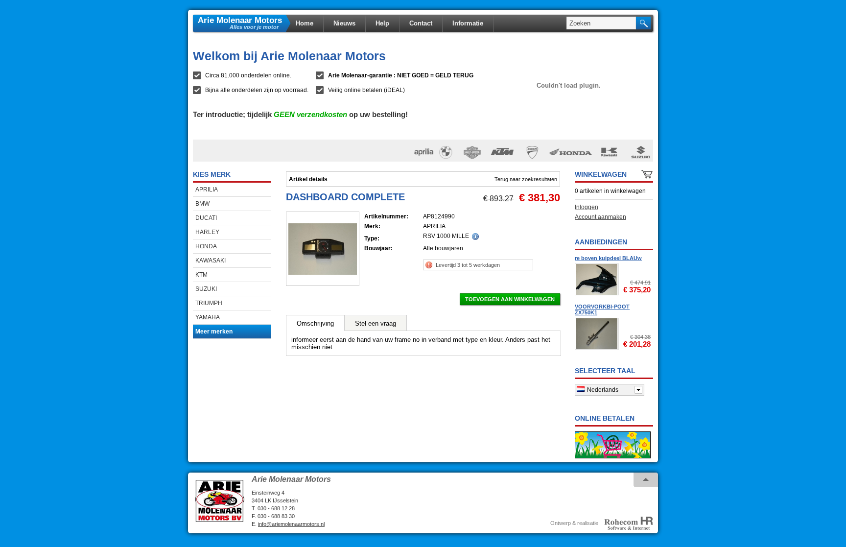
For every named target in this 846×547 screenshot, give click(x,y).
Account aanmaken (600, 217)
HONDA (206, 246)
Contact (420, 23)
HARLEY (207, 232)
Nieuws (344, 23)
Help (382, 23)
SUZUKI (206, 288)
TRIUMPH (208, 303)
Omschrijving (315, 323)
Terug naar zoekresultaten (525, 179)
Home (304, 23)
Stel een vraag (375, 323)
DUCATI (206, 217)
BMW (202, 203)
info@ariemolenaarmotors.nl (291, 524)
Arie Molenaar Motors (240, 20)
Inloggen (586, 207)
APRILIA (206, 189)
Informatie (467, 23)
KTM (201, 274)
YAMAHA (207, 317)
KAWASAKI (210, 260)
